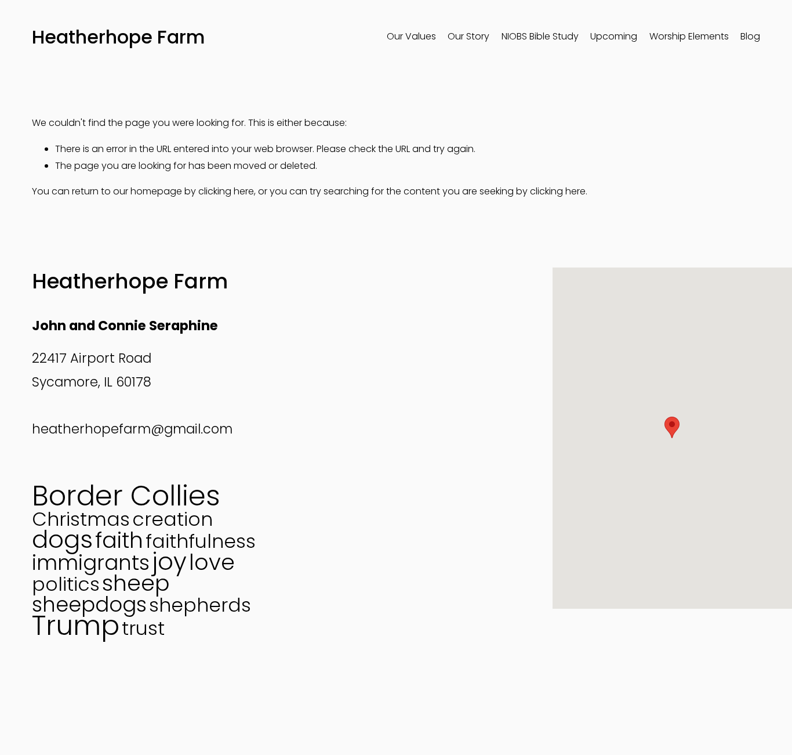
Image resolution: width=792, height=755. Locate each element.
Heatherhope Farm (118, 37)
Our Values (411, 36)
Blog (750, 36)
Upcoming (613, 36)
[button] (672, 427)
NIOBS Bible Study (540, 36)
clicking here (226, 191)
